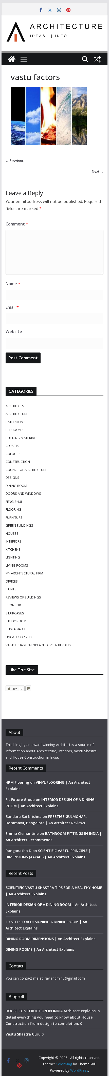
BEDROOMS (15, 429)
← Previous (15, 160)
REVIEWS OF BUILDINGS (23, 597)
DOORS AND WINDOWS (23, 493)
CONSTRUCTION (18, 461)
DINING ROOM (16, 485)
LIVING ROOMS (17, 565)
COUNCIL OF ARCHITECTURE (26, 469)
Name (13, 283)
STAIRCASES (15, 613)
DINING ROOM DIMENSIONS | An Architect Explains (50, 938)
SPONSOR (13, 605)
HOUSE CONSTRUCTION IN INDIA (34, 1010)
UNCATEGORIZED (19, 637)
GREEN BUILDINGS (19, 525)
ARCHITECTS (15, 406)
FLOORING (13, 509)
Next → (97, 171)
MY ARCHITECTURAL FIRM (24, 573)
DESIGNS (12, 477)
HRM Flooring (17, 782)
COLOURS (13, 453)
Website (14, 331)
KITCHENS (13, 549)
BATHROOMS (16, 422)
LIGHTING (13, 557)
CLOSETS (12, 445)
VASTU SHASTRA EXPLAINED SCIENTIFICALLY (38, 645)
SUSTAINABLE (16, 629)
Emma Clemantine (22, 833)
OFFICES (12, 581)
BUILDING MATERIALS (22, 438)
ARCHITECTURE (17, 413)
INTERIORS (14, 541)
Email (12, 307)
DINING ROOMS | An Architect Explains (40, 949)
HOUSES (12, 533)
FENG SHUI (14, 501)
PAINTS (11, 589)
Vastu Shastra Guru (23, 1034)
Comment (17, 224)
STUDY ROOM (16, 621)
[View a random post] (97, 59)
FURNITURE (14, 517)
